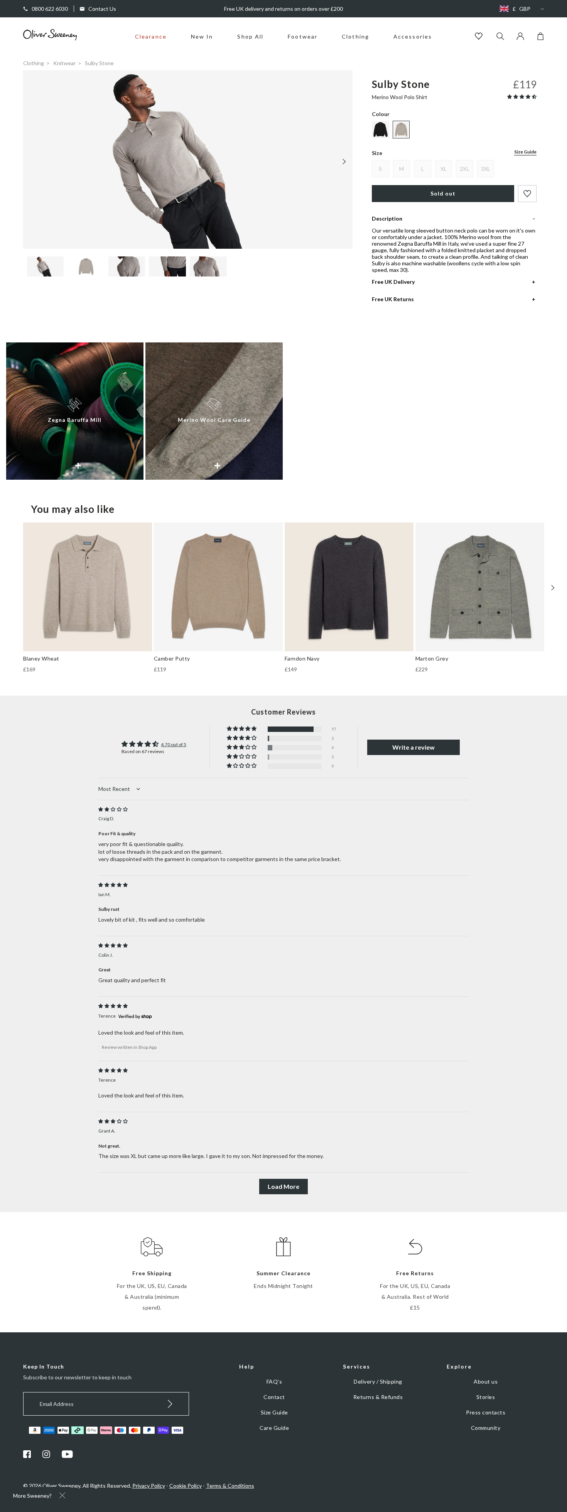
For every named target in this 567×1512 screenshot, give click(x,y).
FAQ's (274, 1381)
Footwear (302, 36)
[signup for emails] (170, 1403)
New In (202, 36)
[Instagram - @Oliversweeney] (46, 1456)
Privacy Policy (148, 1485)
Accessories (412, 36)
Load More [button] (283, 1186)
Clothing (355, 36)
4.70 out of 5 (173, 744)
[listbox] (520, 8)
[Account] (520, 38)
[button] (522, 96)
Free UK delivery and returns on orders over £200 (283, 8)
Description (387, 218)
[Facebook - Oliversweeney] (27, 1456)
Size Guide (525, 152)
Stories (485, 1397)
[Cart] (540, 38)
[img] (113, 809)
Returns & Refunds (378, 1397)
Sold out (443, 193)
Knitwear (64, 63)
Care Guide (274, 1427)
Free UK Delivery (393, 281)
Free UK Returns (393, 299)
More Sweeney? (32, 1495)
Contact (274, 1397)
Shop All (250, 36)
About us (486, 1381)
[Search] (500, 36)
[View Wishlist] (479, 36)
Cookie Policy (185, 1485)
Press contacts (485, 1412)
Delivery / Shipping (378, 1381)
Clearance (151, 36)
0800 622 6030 (50, 8)
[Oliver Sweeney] (50, 38)
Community (486, 1427)
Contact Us (102, 8)
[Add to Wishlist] (527, 193)
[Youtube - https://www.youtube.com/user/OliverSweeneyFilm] (67, 1456)
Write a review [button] (413, 747)
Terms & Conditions (230, 1485)
